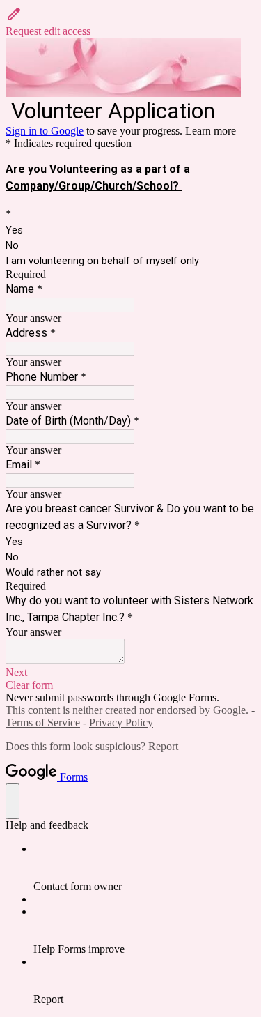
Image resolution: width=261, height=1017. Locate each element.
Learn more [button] (210, 131)
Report (163, 746)
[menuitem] (144, 868)
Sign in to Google (45, 131)
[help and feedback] (12, 801)
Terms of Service (43, 722)
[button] (130, 22)
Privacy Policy (121, 722)
